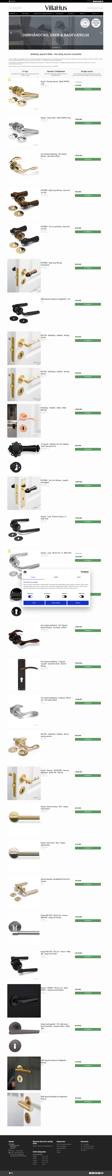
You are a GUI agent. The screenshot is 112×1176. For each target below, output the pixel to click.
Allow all (78, 602)
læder (31, 60)
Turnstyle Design (17, 64)
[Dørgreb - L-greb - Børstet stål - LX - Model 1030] (24, 566)
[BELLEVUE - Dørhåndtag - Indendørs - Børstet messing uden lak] (24, 747)
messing (28, 60)
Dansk (90, 1)
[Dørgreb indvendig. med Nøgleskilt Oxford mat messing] (24, 892)
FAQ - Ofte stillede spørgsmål (64, 1144)
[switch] (47, 596)
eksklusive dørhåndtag (93, 59)
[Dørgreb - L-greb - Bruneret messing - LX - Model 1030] (24, 529)
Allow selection (56, 602)
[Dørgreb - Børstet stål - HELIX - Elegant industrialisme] (24, 856)
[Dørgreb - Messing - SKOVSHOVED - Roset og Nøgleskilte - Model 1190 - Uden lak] (24, 783)
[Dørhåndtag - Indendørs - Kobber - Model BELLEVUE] (24, 420)
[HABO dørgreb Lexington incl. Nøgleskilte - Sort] (24, 312)
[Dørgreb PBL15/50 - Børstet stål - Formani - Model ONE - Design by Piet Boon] (24, 928)
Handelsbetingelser (61, 1148)
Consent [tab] (33, 577)
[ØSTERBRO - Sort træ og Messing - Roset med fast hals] (24, 239)
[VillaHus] (56, 7)
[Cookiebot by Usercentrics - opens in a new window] (82, 572)
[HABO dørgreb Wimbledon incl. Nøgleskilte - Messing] (24, 1109)
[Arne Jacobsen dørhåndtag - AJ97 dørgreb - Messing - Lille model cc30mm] (24, 167)
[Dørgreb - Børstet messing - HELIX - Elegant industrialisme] (24, 819)
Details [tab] (56, 577)
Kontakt (58, 1152)
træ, (24, 60)
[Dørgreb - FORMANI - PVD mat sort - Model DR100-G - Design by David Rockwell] (24, 1001)
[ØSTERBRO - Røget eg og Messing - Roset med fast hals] (24, 203)
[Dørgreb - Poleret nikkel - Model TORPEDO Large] (24, 131)
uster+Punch (88, 62)
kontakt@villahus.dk (19, 1152)
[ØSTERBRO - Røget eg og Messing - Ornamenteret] (24, 275)
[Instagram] (12, 1173)
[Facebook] (10, 1173)
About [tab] (79, 577)
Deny (34, 602)
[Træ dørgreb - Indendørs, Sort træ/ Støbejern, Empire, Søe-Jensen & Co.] (24, 457)
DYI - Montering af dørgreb (87, 1146)
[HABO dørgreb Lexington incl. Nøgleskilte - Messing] (24, 1073)
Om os (58, 1150)
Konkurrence (84, 1150)
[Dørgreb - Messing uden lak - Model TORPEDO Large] (24, 94)
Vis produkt (88, 89)
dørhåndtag (55, 59)
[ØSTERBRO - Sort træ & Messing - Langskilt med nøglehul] (24, 493)
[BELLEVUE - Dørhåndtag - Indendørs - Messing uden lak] (24, 384)
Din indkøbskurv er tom (94, 8)
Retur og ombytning (61, 1146)
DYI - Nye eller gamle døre (87, 1148)
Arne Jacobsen (80, 62)
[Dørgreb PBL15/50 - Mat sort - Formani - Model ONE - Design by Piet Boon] (24, 964)
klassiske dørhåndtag (82, 59)
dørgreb (50, 59)
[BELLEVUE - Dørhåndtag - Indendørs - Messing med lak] (24, 348)
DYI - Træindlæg (85, 1144)
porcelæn (38, 60)
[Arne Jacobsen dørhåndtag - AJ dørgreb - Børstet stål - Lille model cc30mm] (24, 711)
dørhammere (63, 59)
